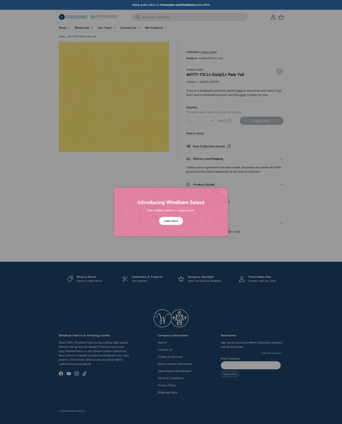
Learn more (171, 220)
